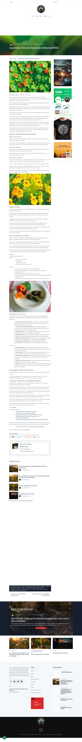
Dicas (32, 684)
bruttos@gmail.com (26, 449)
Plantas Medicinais (35, 690)
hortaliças (13, 587)
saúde (46, 589)
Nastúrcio (18, 587)
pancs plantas (32, 587)
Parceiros (45, 16)
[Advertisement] (41, 27)
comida (38, 586)
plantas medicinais (35, 589)
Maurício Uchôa (24, 446)
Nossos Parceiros (35, 679)
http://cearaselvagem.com (28, 451)
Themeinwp (59, 734)
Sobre (37, 16)
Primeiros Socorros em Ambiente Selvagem (25, 413)
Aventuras (33, 681)
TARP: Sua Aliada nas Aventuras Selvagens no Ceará (27, 416)
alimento (23, 586)
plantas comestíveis (25, 589)
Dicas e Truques (31, 614)
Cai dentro (27, 429)
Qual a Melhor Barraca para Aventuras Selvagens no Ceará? (29, 414)
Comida (36, 650)
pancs (26, 587)
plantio (42, 589)
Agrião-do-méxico (16, 586)
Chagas (34, 586)
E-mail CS (36, 705)
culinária (43, 586)
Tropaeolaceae (13, 590)
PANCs (39, 650)
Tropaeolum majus (22, 590)
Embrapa (14, 407)
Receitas (37, 651)
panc (23, 587)
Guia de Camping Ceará (66, 672)
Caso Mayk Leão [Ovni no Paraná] (26, 494)
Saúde (41, 651)
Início (33, 16)
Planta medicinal (40, 587)
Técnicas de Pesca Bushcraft (22, 418)
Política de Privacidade (36, 692)
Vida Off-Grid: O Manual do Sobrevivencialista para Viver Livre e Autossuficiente (40, 619)
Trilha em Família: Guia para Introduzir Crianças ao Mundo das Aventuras (32, 419)
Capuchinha (29, 586)
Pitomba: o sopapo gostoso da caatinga (28, 485)
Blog (40, 16)
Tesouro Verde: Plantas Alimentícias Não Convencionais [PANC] (30, 426)
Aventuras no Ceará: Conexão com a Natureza (26, 411)
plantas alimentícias (15, 589)
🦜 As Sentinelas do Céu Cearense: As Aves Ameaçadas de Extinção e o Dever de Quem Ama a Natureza (19, 654)
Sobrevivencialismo (39, 614)
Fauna (14, 650)
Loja (49, 16)
